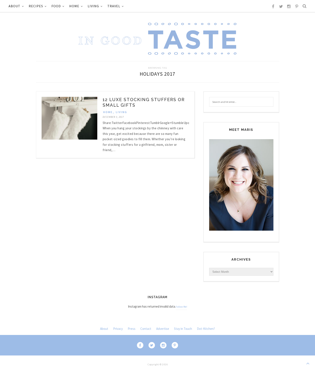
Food (56, 6)
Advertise (162, 329)
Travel (113, 6)
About (14, 6)
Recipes (36, 6)
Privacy (118, 329)
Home (74, 6)
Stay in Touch (183, 329)
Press (131, 329)
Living (93, 6)
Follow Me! (181, 306)
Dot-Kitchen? (206, 329)
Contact (145, 329)
